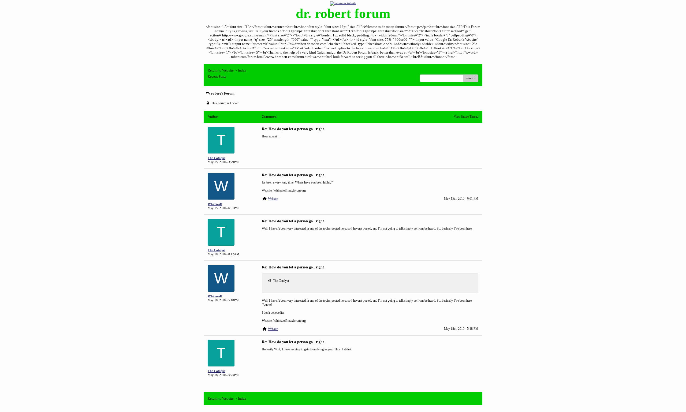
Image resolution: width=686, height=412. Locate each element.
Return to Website (221, 70)
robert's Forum (222, 93)
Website (273, 199)
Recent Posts (217, 76)
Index (242, 70)
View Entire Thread (466, 116)
